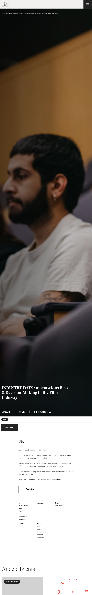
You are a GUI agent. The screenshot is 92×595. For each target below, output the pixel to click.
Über (4, 419)
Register (30, 489)
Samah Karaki (29, 480)
